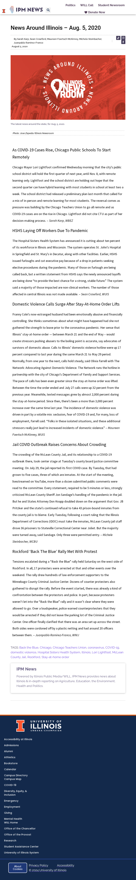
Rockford (33, 657)
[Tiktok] (118, 38)
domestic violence (23, 652)
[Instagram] (123, 38)
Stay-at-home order (55, 657)
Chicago (45, 647)
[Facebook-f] (123, 42)
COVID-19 (112, 647)
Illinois (86, 652)
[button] (48, 10)
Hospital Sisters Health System (59, 652)
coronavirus (96, 647)
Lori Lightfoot (101, 652)
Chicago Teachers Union (69, 647)
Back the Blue (28, 647)
